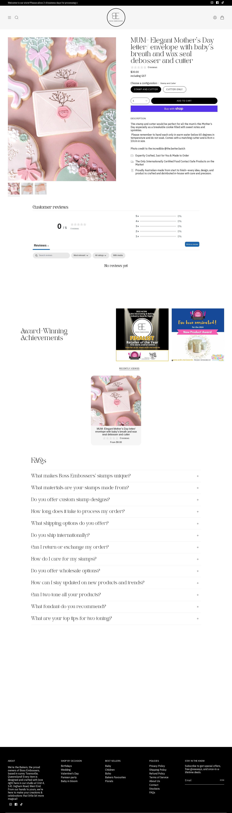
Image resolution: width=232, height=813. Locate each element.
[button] (158, 216)
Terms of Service (158, 777)
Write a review (192, 244)
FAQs (152, 792)
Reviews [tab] (41, 245)
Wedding (66, 769)
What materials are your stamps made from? (80, 488)
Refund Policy (157, 773)
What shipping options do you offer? (70, 523)
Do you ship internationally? (60, 535)
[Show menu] (9, 17)
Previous (8, 109)
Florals (109, 781)
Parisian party (69, 777)
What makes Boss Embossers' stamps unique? (81, 476)
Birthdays (66, 765)
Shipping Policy (158, 769)
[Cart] (222, 17)
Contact (153, 784)
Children (110, 769)
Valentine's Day (70, 773)
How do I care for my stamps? (63, 559)
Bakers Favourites (115, 777)
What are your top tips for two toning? (71, 618)
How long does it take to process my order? (78, 511)
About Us (154, 781)
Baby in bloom (69, 781)
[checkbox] (118, 255)
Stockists (154, 788)
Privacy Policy (157, 765)
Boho (108, 773)
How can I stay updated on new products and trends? (87, 583)
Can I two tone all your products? (66, 595)
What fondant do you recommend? (68, 607)
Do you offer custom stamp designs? (70, 500)
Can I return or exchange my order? (70, 547)
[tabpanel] (116, 277)
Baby (108, 765)
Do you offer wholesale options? (65, 571)
